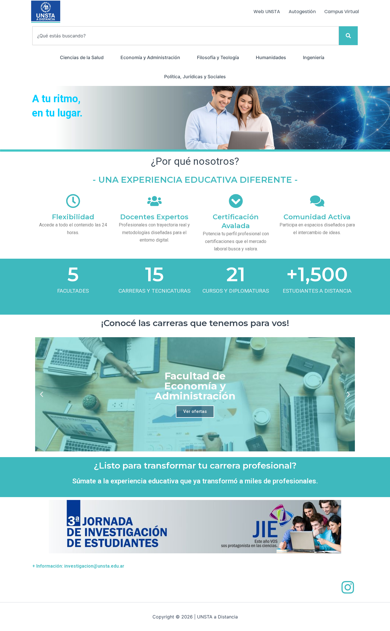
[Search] (348, 35)
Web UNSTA (267, 11)
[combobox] (185, 35)
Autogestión (302, 11)
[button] (41, 394)
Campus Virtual (341, 11)
